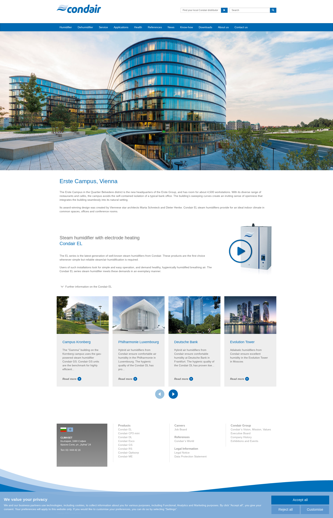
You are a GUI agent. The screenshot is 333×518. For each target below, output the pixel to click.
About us (223, 27)
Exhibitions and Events (244, 441)
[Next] (173, 394)
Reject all (285, 509)
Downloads (205, 27)
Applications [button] (121, 27)
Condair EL (125, 429)
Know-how (186, 27)
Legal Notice (182, 452)
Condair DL (125, 437)
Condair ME (125, 456)
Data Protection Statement (190, 456)
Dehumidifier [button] (85, 27)
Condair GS (125, 444)
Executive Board (241, 433)
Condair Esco (126, 441)
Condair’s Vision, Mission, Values (251, 429)
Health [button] (138, 27)
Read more (69, 378)
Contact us (241, 27)
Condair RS (125, 448)
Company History (241, 437)
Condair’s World (184, 441)
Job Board (180, 429)
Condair (79, 8)
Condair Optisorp (128, 452)
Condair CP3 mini (129, 433)
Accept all (300, 500)
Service (103, 27)
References (155, 27)
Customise (315, 509)
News (171, 27)
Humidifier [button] (66, 27)
